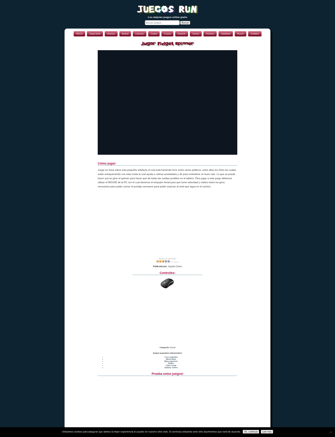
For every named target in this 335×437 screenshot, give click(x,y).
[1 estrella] (157, 261)
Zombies (255, 34)
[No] (330, 432)
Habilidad (225, 34)
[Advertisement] (167, 226)
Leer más (267, 431)
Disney (195, 34)
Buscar (185, 22)
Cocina (167, 34)
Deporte (181, 34)
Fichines (210, 34)
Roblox (171, 363)
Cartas (154, 34)
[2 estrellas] (160, 261)
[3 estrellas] (163, 261)
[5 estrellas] (168, 261)
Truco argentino (171, 357)
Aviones (111, 34)
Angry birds (95, 34)
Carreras (139, 34)
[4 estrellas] (166, 261)
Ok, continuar (251, 431)
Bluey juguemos (171, 361)
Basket (125, 34)
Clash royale (171, 365)
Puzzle (240, 34)
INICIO (79, 34)
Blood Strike (171, 359)
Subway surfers (171, 367)
